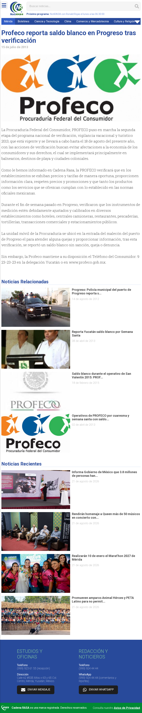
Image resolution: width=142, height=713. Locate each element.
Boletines (23, 21)
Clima (67, 21)
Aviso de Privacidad (127, 708)
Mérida (8, 21)
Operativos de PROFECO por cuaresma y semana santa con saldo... (100, 417)
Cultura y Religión (124, 21)
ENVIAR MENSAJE (39, 689)
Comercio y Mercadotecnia (92, 21)
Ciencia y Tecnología (46, 21)
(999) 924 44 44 (88, 668)
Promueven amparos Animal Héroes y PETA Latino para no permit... (103, 599)
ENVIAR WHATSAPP (101, 689)
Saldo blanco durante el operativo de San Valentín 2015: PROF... (101, 375)
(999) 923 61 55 (26, 668)
